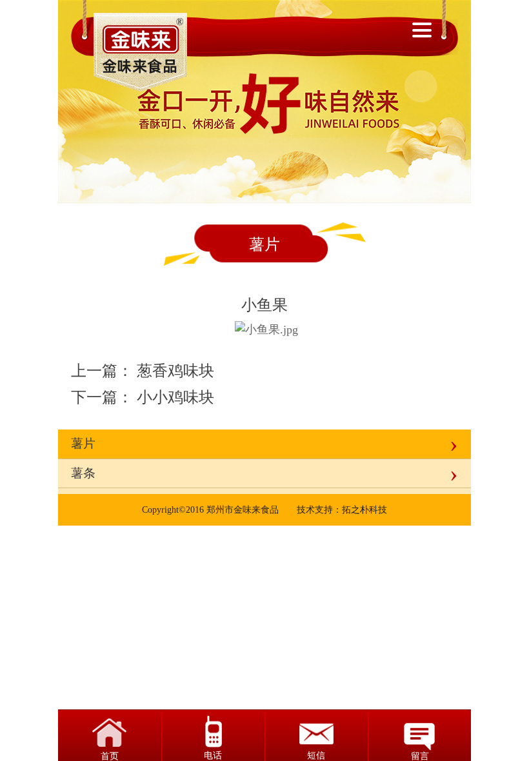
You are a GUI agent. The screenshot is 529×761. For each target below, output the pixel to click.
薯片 (83, 443)
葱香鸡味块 (175, 370)
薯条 (83, 473)
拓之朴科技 (364, 510)
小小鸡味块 (175, 397)
